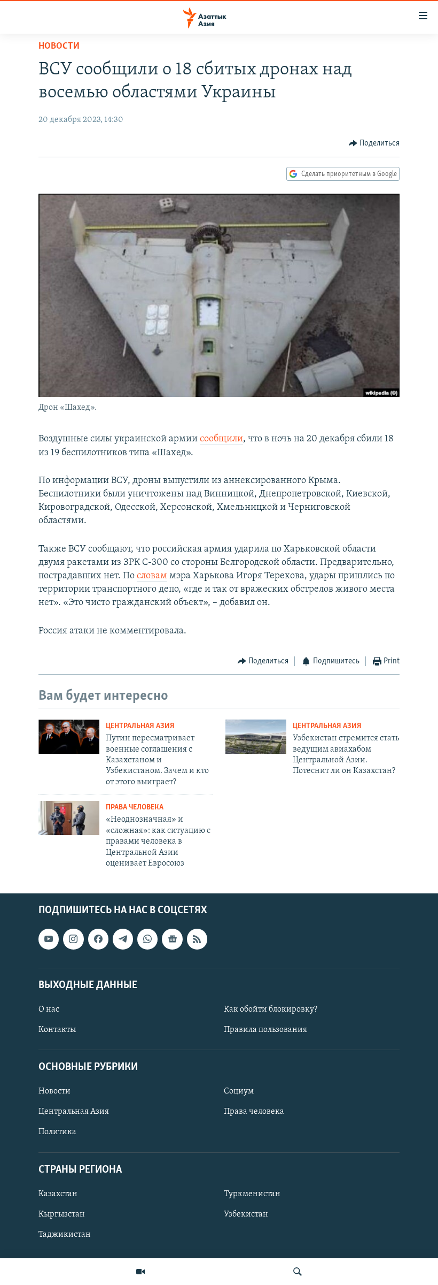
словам (152, 576)
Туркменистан (252, 1194)
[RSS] (197, 939)
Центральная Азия (140, 726)
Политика (57, 1132)
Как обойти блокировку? (270, 1009)
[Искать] (297, 1271)
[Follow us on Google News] (172, 939)
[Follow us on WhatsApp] (147, 939)
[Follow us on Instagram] (73, 939)
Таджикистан (64, 1234)
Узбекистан (246, 1214)
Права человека (134, 808)
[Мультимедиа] (140, 1271)
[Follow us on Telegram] (123, 939)
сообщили (221, 439)
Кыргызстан (61, 1214)
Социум (239, 1092)
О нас (48, 1009)
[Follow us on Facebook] (98, 939)
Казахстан (57, 1194)
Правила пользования (265, 1030)
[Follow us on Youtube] (48, 939)
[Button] (374, 143)
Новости (59, 46)
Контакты (57, 1030)
